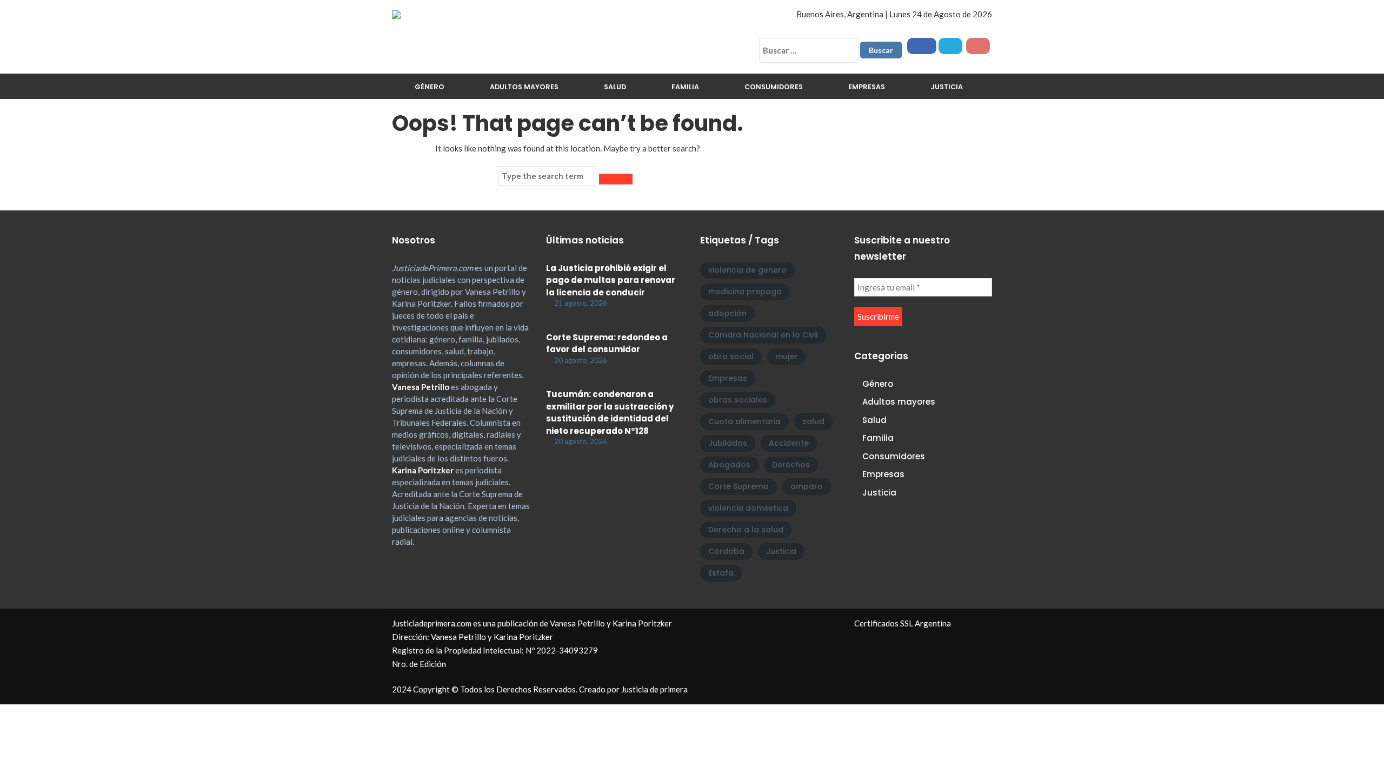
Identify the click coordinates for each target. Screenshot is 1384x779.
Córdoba (726, 551)
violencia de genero (747, 270)
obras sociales (737, 399)
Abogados (729, 464)
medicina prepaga (745, 291)
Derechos (791, 464)
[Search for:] (547, 176)
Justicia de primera (654, 689)
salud (813, 421)
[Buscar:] (809, 50)
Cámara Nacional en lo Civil (763, 334)
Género (429, 86)
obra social (731, 356)
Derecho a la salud (745, 529)
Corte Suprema (738, 486)
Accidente (789, 443)
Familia (685, 86)
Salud (615, 86)
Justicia (946, 86)
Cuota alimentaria (744, 421)
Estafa (721, 572)
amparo (806, 486)
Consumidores (773, 86)
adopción (727, 313)
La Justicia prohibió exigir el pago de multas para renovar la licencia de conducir (610, 280)
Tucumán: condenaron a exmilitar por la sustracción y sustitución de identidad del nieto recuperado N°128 (610, 412)
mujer (786, 356)
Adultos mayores (524, 86)
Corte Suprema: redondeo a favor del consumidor (607, 343)
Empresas (866, 86)
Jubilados (727, 443)
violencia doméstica (748, 508)
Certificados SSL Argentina (902, 623)
